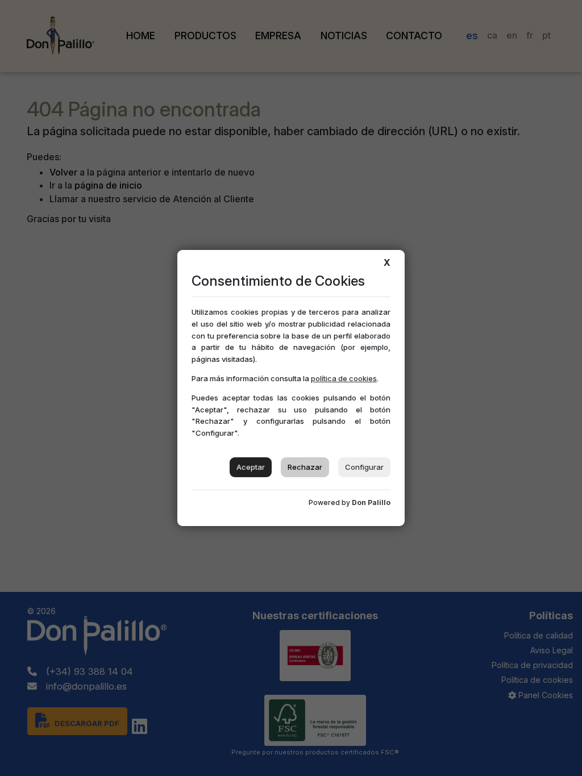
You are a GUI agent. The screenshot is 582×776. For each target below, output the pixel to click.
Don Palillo (371, 502)
